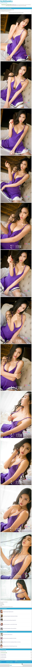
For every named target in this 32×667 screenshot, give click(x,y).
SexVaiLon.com (14, 4)
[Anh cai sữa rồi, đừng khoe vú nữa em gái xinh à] (2, 629)
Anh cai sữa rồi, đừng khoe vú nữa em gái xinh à (9, 628)
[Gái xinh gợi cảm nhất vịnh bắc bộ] (2, 635)
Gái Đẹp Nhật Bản (3, 654)
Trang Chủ (2, 8)
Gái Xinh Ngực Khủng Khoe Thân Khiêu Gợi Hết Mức (10, 616)
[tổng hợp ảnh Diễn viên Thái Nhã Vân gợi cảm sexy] (2, 647)
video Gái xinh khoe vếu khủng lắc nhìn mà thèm (9, 638)
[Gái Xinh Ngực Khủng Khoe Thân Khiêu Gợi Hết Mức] (2, 617)
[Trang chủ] (6, 2)
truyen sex (17, 662)
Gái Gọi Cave (3, 659)
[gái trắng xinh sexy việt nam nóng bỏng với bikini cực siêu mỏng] (2, 643)
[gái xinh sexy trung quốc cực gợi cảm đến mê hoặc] (2, 625)
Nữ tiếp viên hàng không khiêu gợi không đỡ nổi (9, 620)
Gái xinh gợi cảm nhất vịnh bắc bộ (7, 634)
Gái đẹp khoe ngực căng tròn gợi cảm (8, 611)
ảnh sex (14, 661)
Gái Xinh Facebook (3, 657)
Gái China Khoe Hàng (8, 8)
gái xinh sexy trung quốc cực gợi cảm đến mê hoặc (10, 624)
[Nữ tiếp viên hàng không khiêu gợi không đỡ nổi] (2, 621)
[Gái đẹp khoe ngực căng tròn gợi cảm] (2, 613)
